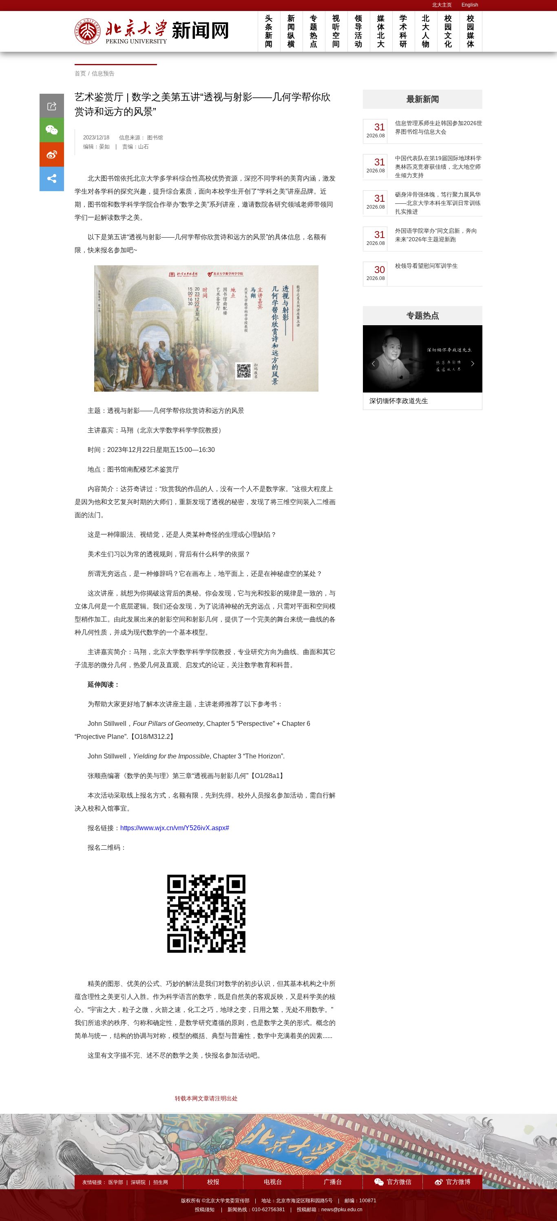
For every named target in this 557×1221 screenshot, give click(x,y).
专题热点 (313, 31)
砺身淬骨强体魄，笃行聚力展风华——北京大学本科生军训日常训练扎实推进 (438, 203)
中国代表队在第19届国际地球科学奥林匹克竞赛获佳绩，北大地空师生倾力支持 (438, 167)
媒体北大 (381, 31)
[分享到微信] (52, 130)
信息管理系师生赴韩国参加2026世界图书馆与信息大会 (438, 127)
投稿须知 (205, 1209)
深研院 (138, 1182)
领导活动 (358, 31)
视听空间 (336, 31)
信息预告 (103, 73)
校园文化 (448, 31)
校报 (213, 1181)
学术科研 (403, 31)
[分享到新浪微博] (52, 154)
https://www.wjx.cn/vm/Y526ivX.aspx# (174, 827)
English (470, 5)
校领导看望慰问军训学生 (426, 265)
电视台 (273, 1181)
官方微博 (458, 1181)
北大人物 (425, 31)
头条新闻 (268, 31)
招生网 (160, 1182)
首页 (80, 73)
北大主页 (442, 5)
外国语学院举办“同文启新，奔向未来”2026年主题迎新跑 (436, 234)
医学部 (115, 1182)
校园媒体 (470, 31)
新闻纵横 (291, 31)
